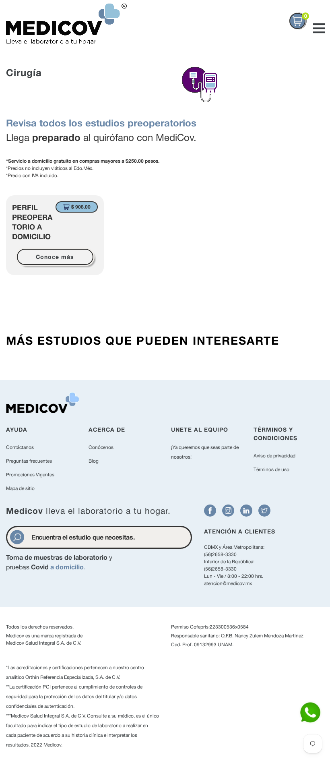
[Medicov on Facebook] (210, 511)
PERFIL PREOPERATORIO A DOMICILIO (32, 222)
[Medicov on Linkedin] (246, 511)
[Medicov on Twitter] (264, 511)
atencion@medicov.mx (228, 583)
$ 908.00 (81, 207)
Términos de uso (271, 469)
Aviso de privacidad (274, 456)
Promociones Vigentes (30, 475)
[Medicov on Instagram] (228, 511)
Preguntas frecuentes (29, 461)
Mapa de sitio (20, 488)
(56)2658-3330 (220, 554)
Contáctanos (20, 447)
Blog (94, 461)
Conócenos (101, 447)
